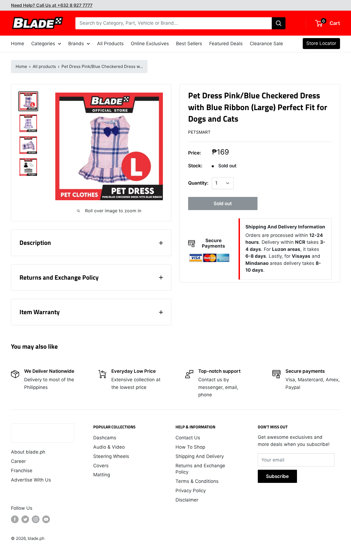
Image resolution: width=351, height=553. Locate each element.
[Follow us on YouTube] (46, 519)
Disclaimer (187, 500)
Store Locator (321, 43)
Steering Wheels (111, 456)
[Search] (278, 23)
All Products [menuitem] (110, 43)
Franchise (21, 470)
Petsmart (199, 132)
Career (18, 461)
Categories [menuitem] (43, 43)
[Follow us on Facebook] (15, 519)
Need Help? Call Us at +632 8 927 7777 (51, 5)
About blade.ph (28, 452)
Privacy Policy (191, 490)
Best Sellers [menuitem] (189, 43)
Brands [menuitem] (76, 43)
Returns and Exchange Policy (200, 469)
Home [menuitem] (17, 43)
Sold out (223, 203)
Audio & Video (109, 447)
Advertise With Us (31, 480)
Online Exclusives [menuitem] (150, 43)
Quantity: (198, 183)
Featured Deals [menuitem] (226, 43)
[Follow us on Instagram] (35, 519)
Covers (101, 465)
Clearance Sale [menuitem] (266, 43)
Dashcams (104, 437)
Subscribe (277, 476)
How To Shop (190, 447)
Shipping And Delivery (200, 456)
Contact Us (188, 437)
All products (44, 66)
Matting (101, 474)
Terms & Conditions (197, 481)
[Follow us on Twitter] (25, 519)
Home (21, 66)
